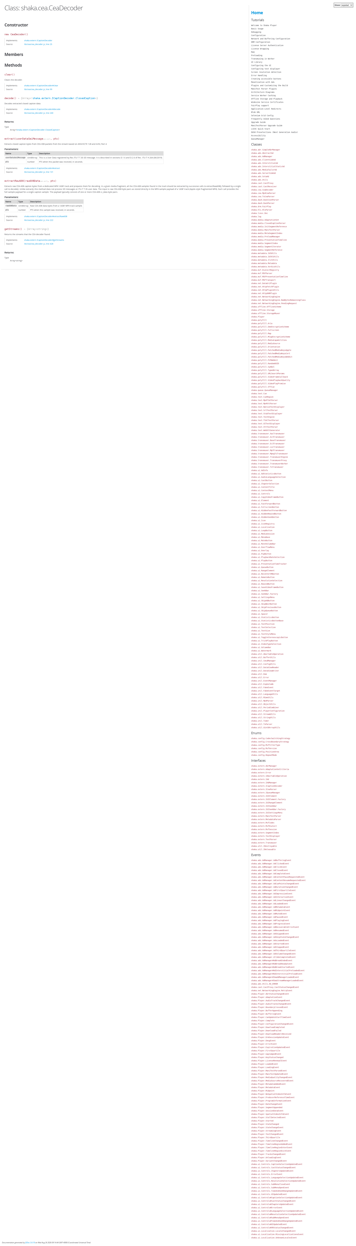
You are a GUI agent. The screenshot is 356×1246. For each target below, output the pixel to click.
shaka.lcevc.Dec (259, 213)
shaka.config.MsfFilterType (265, 745)
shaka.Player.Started (262, 1121)
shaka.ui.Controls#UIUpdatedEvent (269, 1224)
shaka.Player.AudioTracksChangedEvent (271, 1004)
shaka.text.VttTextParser (264, 427)
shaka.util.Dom (259, 674)
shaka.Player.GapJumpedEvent (266, 1054)
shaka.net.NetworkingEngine (265, 297)
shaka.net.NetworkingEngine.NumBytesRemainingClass (278, 300)
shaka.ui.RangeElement (263, 570)
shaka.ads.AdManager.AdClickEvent (269, 867)
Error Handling (259, 75)
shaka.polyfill (259, 320)
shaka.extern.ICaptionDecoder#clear (41, 85)
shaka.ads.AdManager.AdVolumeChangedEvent (273, 954)
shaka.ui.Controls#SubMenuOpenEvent (270, 1217)
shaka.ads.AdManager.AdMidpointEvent (270, 910)
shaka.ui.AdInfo (259, 470)
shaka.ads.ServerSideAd (263, 173)
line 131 (49, 172)
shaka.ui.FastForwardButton (265, 504)
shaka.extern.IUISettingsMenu (266, 813)
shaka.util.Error (260, 677)
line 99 (49, 89)
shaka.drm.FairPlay (261, 206)
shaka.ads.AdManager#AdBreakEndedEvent (271, 960)
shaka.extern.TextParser (264, 839)
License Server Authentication (267, 45)
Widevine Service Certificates (267, 102)
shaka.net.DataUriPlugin (264, 283)
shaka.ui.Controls (260, 494)
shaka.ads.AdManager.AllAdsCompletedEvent (273, 957)
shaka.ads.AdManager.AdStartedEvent (270, 944)
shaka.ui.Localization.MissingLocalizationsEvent (277, 1234)
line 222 (49, 220)
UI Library (256, 62)
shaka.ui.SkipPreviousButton (266, 607)
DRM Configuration (260, 42)
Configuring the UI (261, 65)
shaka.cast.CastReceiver (264, 186)
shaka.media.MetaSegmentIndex (266, 233)
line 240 (49, 113)
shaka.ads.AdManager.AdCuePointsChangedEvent (275, 884)
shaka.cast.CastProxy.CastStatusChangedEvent (275, 987)
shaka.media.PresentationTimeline (269, 240)
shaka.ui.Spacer (259, 614)
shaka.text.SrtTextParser (264, 410)
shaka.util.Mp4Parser (262, 701)
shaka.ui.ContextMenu (262, 490)
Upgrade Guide (258, 122)
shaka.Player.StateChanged (265, 1124)
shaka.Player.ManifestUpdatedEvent (269, 1074)
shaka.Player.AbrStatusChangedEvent (270, 994)
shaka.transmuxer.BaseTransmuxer (268, 440)
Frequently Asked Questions (265, 119)
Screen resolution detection (266, 72)
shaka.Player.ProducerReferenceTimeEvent (273, 1097)
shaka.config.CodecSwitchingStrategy (270, 738)
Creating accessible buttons (266, 79)
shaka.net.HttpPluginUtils (265, 290)
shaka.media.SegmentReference (266, 250)
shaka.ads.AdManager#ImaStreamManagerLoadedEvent (277, 980)
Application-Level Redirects (266, 109)
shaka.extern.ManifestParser (266, 816)
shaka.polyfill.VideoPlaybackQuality (270, 380)
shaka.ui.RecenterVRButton (265, 574)
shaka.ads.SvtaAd (260, 176)
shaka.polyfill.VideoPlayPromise (268, 383)
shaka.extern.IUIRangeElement (266, 803)
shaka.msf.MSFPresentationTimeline (269, 277)
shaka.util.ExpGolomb (262, 684)
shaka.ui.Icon (258, 520)
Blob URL (255, 112)
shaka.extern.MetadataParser (266, 819)
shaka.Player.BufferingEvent (266, 1014)
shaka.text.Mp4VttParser (264, 403)
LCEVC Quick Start (260, 129)
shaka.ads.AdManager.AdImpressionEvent (271, 894)
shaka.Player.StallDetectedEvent (268, 1117)
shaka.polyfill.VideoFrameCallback (269, 377)
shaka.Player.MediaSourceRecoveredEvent (272, 1081)
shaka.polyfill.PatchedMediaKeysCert (270, 353)
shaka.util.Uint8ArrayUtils (265, 727)
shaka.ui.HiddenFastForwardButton (269, 510)
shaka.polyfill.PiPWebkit (264, 360)
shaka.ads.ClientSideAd (263, 160)
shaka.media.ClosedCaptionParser (268, 223)
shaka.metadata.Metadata (264, 263)
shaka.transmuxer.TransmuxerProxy (269, 460)
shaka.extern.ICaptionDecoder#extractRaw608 (45, 216)
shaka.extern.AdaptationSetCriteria (270, 769)
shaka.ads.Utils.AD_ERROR (264, 984)
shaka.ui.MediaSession (263, 534)
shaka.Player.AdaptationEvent (266, 997)
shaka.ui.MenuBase (260, 537)
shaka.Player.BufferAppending (266, 1010)
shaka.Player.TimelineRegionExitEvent (271, 1151)
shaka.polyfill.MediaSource (265, 343)
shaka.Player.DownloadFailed (266, 1030)
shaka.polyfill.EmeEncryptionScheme (270, 327)
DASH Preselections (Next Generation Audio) (274, 132)
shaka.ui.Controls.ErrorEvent (266, 1174)
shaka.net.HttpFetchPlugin (265, 287)
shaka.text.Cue (259, 393)
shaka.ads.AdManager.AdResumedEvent (270, 930)
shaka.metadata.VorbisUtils (265, 267)
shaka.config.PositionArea (265, 752)
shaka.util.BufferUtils (263, 657)
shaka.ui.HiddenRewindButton (266, 514)
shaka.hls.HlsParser (261, 210)
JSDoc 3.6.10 (30, 1242)
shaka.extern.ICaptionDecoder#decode (42, 109)
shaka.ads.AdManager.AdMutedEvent (269, 914)
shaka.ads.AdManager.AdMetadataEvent (270, 907)
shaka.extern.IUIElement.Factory (268, 799)
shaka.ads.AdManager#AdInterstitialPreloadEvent (276, 974)
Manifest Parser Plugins (264, 89)
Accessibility (258, 135)
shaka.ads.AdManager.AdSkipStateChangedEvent (275, 937)
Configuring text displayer (265, 69)
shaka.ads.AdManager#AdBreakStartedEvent (273, 967)
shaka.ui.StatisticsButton (265, 617)
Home (257, 12)
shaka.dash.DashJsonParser (265, 200)
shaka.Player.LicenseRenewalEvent (269, 1061)
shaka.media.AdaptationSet (265, 220)
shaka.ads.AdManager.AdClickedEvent (270, 863)
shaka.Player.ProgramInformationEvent (271, 1101)
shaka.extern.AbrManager (264, 766)
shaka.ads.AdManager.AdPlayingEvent (270, 920)
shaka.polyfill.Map (261, 333)
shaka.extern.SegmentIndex (265, 833)
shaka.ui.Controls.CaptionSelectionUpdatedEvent (276, 1164)
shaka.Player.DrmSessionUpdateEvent (270, 1037)
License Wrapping (260, 49)
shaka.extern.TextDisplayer (265, 836)
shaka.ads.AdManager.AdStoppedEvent (270, 947)
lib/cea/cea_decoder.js (34, 44)
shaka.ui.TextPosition (263, 624)
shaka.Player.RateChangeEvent (266, 1104)
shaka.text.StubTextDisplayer (266, 413)
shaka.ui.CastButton (261, 480)
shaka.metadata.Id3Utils (264, 253)
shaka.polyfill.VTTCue (263, 387)
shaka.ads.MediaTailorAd (264, 170)
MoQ (252, 52)
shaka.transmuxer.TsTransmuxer (267, 467)
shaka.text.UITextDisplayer (265, 423)
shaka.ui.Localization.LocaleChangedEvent (273, 1231)
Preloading (256, 55)
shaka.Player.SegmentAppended (266, 1107)
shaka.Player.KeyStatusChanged (267, 1057)
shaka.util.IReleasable (263, 849)
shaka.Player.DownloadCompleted (268, 1027)
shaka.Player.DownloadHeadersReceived (271, 1034)
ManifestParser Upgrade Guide (266, 125)
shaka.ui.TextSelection (263, 627)
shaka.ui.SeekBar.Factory (264, 594)
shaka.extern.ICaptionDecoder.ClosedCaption (64, 98)
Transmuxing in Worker (263, 59)
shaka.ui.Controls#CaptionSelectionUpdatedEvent (276, 1197)
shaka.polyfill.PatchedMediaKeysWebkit (271, 357)
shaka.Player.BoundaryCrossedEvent (269, 1007)
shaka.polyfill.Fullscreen (265, 330)
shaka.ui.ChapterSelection (265, 484)
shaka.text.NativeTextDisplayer (268, 407)
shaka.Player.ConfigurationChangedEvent (272, 1024)
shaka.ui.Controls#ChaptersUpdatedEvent (272, 1204)
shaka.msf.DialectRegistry (265, 270)
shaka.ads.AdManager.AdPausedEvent (269, 917)
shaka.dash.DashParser (263, 203)
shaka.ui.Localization (263, 527)
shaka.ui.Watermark (261, 651)
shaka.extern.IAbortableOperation (269, 776)
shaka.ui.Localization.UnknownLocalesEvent (274, 1238)
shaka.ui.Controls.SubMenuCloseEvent (270, 1184)
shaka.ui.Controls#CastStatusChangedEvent (273, 1201)
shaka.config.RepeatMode (264, 755)
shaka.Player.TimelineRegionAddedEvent (271, 1144)
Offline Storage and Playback (266, 99)
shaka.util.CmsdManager (263, 661)
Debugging (256, 32)
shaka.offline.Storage (263, 310)
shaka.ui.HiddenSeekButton (265, 517)
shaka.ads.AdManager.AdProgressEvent (270, 924)
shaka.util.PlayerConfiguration (268, 711)
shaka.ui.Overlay (260, 550)
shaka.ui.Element (260, 500)
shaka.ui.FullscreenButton (265, 507)
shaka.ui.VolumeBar (261, 647)
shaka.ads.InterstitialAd (264, 163)
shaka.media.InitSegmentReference (269, 226)
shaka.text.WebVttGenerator (265, 430)
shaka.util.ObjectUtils (263, 704)
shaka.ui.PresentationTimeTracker (269, 564)
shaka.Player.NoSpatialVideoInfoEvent (271, 1094)
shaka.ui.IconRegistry (263, 524)
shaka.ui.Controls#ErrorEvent (266, 1207)
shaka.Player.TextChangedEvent (267, 1134)
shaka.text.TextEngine (263, 417)
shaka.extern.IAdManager (264, 782)
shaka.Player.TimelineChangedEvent (269, 1141)
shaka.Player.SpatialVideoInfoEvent (270, 1114)
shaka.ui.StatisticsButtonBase (267, 621)
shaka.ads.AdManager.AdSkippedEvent (270, 934)
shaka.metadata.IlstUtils (264, 260)
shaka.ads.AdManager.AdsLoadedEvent (270, 940)
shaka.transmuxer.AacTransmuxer (268, 433)
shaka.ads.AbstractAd (262, 153)
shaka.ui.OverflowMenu (263, 547)
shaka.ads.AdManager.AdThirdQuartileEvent (273, 950)
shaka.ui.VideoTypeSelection (266, 644)
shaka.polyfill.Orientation (265, 347)
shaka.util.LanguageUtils (264, 694)
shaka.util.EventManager (264, 681)
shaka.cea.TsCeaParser (263, 196)
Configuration (258, 35)
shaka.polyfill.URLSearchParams (268, 373)
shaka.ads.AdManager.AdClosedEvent (269, 870)
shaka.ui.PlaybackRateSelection (268, 557)
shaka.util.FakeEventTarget (265, 691)
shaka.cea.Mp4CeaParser (263, 193)
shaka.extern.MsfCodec (263, 823)
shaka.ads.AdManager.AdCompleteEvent (270, 874)
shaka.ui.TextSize (260, 631)
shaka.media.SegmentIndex (264, 243)
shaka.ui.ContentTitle (263, 487)
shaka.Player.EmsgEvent (263, 1040)
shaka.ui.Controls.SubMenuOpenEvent (270, 1187)
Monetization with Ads (263, 82)
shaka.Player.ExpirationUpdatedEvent (270, 1047)
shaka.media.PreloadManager (265, 236)
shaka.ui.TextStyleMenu (263, 634)
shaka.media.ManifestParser (265, 230)
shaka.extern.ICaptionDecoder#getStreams (44, 240)
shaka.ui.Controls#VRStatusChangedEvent (272, 1228)
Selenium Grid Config (262, 115)
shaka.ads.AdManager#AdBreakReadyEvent (271, 964)
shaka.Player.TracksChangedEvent (268, 1154)
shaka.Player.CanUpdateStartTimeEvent (271, 1017)
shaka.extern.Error (261, 772)
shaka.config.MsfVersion (264, 748)
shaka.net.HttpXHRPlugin (264, 293)
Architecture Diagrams (263, 92)
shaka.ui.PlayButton (261, 560)
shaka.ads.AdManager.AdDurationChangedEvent (274, 887)
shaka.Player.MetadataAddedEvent (268, 1084)
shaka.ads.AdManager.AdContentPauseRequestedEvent (278, 877)
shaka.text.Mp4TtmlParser (264, 400)
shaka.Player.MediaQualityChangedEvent (271, 1077)
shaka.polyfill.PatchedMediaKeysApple (271, 350)
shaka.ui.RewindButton (263, 584)
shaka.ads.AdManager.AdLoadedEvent (269, 904)
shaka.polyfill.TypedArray (265, 370)
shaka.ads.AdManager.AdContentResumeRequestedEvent (278, 880)
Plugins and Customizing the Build (269, 85)
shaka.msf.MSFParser (261, 273)
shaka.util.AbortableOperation (267, 654)
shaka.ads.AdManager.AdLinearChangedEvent (273, 900)
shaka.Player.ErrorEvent (264, 1044)
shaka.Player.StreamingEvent (266, 1131)
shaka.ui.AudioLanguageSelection (268, 477)
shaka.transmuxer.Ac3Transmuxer (268, 437)
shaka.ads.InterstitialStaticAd (268, 166)
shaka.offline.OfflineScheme (266, 307)
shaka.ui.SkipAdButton (263, 600)
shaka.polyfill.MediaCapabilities (269, 340)
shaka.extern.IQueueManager (265, 793)
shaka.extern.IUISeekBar (264, 806)
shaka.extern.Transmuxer (264, 843)
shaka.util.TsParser (261, 724)
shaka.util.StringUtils (263, 717)
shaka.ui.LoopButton (261, 530)
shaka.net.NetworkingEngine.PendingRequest (274, 303)
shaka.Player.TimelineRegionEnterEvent (271, 1147)
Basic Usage (257, 29)
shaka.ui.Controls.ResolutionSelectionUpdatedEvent (278, 1181)
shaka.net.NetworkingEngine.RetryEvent (271, 990)
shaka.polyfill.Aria (261, 323)
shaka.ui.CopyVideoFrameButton (267, 497)
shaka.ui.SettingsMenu (263, 597)
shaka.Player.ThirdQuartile (265, 1137)
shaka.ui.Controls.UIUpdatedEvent (269, 1194)
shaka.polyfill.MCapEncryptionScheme (270, 337)
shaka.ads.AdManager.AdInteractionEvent (272, 897)
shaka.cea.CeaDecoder (262, 190)
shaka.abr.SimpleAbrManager (265, 150)
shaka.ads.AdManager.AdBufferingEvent (271, 860)
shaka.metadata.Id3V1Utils (265, 256)
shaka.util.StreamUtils (263, 714)
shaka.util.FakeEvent (262, 687)
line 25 (49, 44)
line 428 (49, 243)
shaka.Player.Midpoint (263, 1091)
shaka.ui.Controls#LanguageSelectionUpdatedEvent (277, 1211)
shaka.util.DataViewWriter (265, 671)
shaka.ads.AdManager (261, 156)
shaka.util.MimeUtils (262, 697)
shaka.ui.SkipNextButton (264, 604)
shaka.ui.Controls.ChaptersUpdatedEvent (272, 1171)
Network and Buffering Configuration (270, 39)
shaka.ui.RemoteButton (263, 577)
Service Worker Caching (263, 95)
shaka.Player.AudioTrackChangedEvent (270, 1000)
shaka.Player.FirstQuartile (265, 1051)
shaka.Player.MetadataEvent (265, 1087)
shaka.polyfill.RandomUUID (265, 363)
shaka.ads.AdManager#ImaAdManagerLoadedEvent (275, 977)
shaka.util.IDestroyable (264, 846)
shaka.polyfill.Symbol (263, 367)
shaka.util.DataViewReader (265, 667)
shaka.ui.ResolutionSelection (266, 580)
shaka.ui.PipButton (261, 554)
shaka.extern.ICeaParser (264, 789)
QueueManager (257, 139)
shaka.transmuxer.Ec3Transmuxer (268, 444)
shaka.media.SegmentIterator (266, 246)
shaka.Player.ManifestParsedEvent (269, 1071)
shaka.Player (257, 317)
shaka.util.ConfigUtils (263, 664)
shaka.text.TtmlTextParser (265, 420)
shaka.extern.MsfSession (264, 829)
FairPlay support (260, 105)
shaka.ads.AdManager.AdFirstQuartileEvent (273, 890)
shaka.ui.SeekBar (260, 590)
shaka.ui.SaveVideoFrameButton (267, 587)
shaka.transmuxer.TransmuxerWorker (269, 464)
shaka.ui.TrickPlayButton (264, 641)
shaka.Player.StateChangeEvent (267, 1127)
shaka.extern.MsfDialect (264, 826)
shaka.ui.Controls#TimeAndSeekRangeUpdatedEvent (276, 1221)
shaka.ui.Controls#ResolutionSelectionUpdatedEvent (278, 1214)
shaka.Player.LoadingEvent (265, 1067)
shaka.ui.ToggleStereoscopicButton (269, 637)
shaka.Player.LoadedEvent (264, 1064)
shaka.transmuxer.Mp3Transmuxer (268, 450)
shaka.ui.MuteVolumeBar (263, 544)
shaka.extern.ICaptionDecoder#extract (42, 168)
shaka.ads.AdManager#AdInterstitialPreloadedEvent (278, 970)
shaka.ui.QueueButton (262, 567)
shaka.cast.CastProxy (262, 183)
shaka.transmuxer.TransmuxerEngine (269, 457)
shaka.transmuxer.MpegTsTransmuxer (269, 454)
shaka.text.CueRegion (262, 397)
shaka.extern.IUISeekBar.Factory (268, 809)
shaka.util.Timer (260, 721)
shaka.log (256, 216)
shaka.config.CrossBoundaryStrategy (270, 742)
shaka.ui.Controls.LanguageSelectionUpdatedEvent (277, 1177)
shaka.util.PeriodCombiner (265, 707)
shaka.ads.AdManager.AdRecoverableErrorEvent (275, 927)
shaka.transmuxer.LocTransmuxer (268, 447)
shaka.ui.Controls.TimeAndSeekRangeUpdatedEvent (276, 1191)
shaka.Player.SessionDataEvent (267, 1111)
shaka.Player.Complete (263, 1020)
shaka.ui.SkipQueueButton (264, 611)
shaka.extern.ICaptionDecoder (38, 40)
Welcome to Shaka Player (264, 25)
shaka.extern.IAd (260, 779)
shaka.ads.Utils (259, 180)
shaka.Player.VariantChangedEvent (269, 1161)
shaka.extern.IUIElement (264, 796)
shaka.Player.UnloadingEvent (266, 1157)
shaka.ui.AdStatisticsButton (266, 474)
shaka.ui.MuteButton (261, 540)
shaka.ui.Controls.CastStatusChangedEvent (273, 1167)
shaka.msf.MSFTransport (263, 280)
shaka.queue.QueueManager (264, 390)
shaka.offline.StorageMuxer (265, 313)
